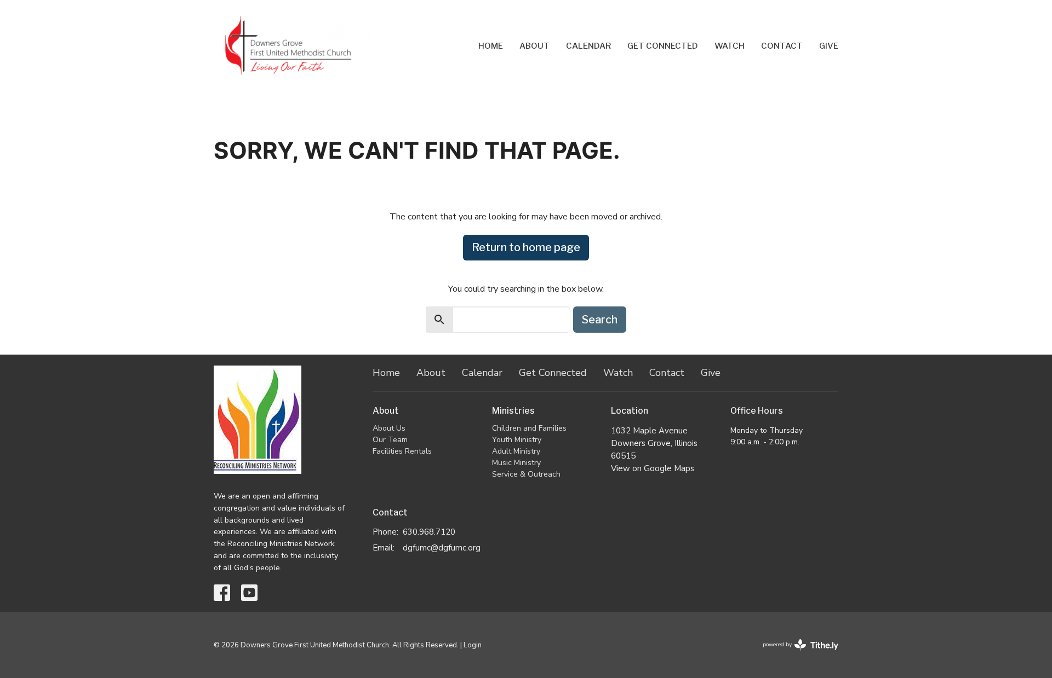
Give (828, 46)
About (534, 46)
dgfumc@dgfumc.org (442, 547)
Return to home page (526, 247)
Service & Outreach (526, 474)
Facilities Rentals (402, 451)
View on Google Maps (652, 468)
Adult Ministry (516, 451)
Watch (729, 46)
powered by (795, 654)
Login (473, 645)
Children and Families (529, 428)
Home (490, 46)
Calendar (588, 46)
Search (600, 319)
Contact (782, 46)
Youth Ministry (516, 439)
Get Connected (662, 46)
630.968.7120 (429, 531)
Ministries (513, 410)
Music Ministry (516, 462)
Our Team (390, 439)
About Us (389, 428)
